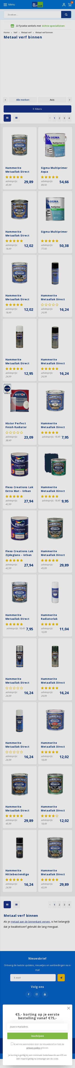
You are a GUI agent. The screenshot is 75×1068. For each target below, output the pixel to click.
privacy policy (33, 1048)
